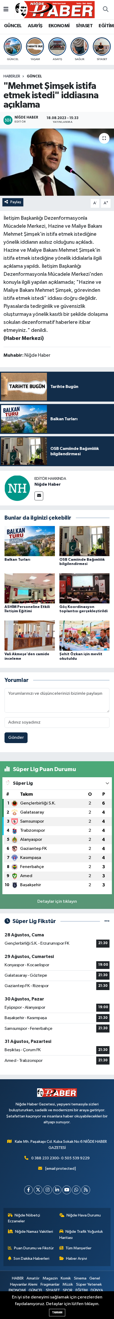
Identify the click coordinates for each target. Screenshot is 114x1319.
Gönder (16, 737)
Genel (94, 1278)
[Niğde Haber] (17, 488)
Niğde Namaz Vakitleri (34, 1232)
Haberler (11, 76)
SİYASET (84, 25)
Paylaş (15, 202)
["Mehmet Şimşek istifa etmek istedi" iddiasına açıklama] (57, 162)
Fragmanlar (50, 1284)
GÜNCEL (12, 25)
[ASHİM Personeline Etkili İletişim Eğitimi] (30, 588)
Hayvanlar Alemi (23, 1284)
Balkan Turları (17, 560)
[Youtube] (66, 1189)
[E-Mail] (38, 496)
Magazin (50, 1278)
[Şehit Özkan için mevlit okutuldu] (84, 635)
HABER (18, 1278)
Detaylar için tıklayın (57, 901)
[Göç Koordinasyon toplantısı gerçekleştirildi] (84, 588)
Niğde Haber (47, 484)
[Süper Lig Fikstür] (106, 921)
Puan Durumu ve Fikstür (34, 1248)
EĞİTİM (106, 25)
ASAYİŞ (35, 25)
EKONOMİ (59, 25)
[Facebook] (28, 1189)
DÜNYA (97, 1290)
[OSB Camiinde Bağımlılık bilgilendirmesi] (84, 541)
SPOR (67, 1290)
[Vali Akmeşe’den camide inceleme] (30, 635)
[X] (38, 1189)
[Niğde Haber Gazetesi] (55, 9)
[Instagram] (47, 1189)
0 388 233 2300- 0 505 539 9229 (60, 1158)
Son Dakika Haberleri (31, 1259)
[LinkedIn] (57, 1189)
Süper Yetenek (89, 1284)
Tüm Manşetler (78, 1248)
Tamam (57, 1312)
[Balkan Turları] (30, 541)
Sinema (80, 1278)
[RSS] (85, 1189)
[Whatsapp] (76, 1189)
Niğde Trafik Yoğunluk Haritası (81, 1234)
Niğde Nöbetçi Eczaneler (24, 1218)
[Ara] (105, 9)
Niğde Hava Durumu (84, 1215)
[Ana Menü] (5, 9)
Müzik (68, 1284)
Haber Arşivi (76, 1259)
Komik (66, 1278)
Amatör (33, 1278)
